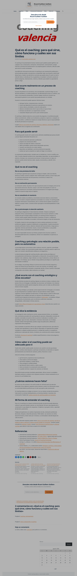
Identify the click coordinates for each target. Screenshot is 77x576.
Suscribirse (50, 22)
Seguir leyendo (38, 25)
